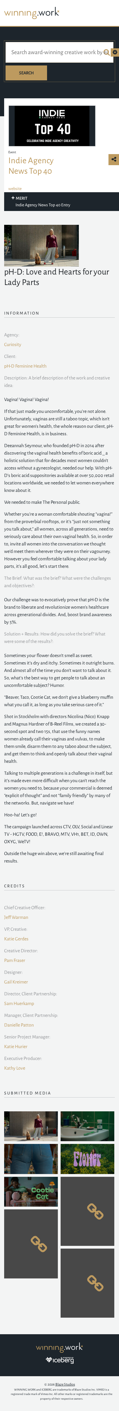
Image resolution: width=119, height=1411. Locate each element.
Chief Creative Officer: (24, 907)
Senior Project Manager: (27, 1037)
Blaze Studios (65, 1384)
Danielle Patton (19, 1025)
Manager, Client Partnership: (31, 1015)
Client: (10, 356)
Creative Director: (21, 950)
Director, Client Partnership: (30, 993)
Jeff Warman (16, 917)
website (15, 188)
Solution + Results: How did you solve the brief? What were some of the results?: (54, 638)
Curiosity (12, 344)
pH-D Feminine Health (25, 366)
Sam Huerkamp (19, 1003)
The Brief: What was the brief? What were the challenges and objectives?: (57, 582)
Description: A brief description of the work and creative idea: (57, 382)
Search (26, 73)
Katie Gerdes (16, 939)
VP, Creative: (15, 929)
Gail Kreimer (16, 982)
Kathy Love (14, 1068)
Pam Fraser (14, 960)
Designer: (13, 972)
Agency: (11, 335)
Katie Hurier (15, 1046)
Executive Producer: (23, 1058)
